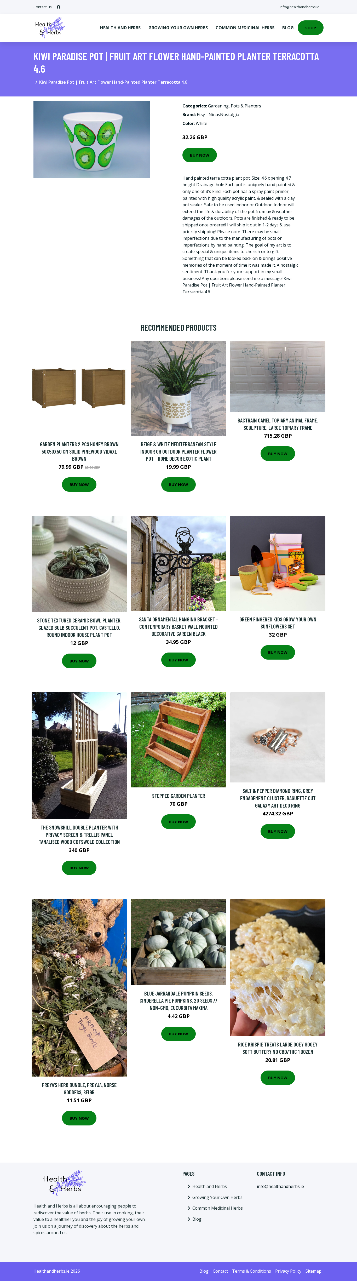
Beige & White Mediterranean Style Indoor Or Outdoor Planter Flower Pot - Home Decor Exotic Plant (178, 451)
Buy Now (199, 155)
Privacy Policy (288, 1271)
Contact (220, 1271)
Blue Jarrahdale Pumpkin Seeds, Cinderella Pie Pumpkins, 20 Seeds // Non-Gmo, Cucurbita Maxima (178, 1000)
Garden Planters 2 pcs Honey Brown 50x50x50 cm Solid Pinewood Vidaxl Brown (79, 451)
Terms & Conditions (251, 1271)
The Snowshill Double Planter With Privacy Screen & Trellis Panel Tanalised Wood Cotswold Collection (79, 834)
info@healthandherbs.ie (299, 6)
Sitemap (313, 1271)
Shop (310, 27)
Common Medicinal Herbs (245, 28)
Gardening (218, 106)
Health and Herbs (120, 28)
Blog (288, 28)
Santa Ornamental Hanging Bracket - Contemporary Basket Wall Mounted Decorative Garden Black (178, 626)
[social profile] (58, 7)
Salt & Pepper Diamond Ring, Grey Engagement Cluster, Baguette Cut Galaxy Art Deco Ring (278, 797)
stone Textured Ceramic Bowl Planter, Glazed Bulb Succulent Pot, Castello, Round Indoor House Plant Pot (79, 627)
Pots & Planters (246, 106)
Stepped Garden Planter (178, 795)
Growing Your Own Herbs (178, 28)
